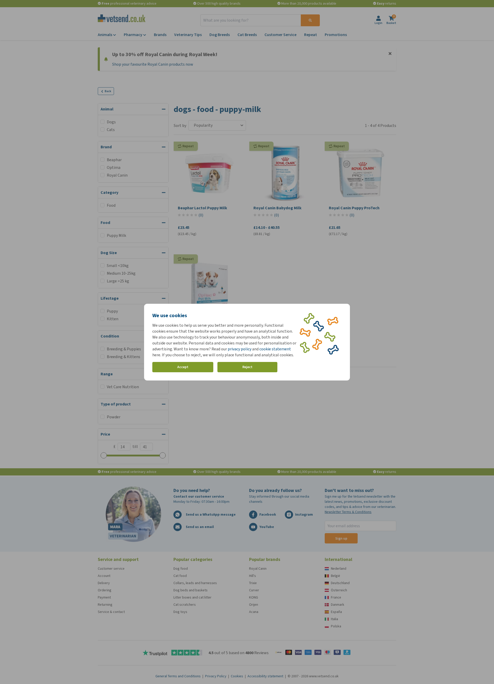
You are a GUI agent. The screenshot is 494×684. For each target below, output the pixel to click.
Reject (247, 367)
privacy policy (239, 349)
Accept (182, 367)
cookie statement (275, 349)
